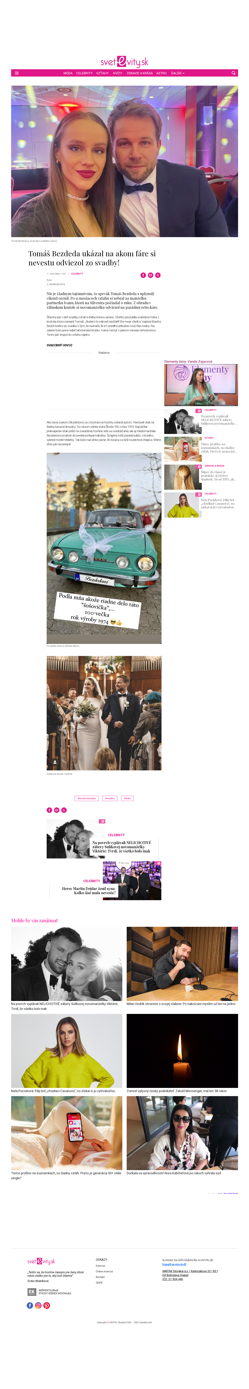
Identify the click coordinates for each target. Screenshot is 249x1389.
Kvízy (117, 73)
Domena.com (145, 1322)
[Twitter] (158, 275)
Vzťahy (102, 73)
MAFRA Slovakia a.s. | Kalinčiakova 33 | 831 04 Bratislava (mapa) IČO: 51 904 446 (190, 1275)
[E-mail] (150, 275)
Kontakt (100, 1277)
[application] (201, 385)
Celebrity (84, 73)
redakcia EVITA (57, 284)
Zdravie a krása (140, 73)
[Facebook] (143, 275)
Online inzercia (104, 1271)
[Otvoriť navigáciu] (17, 73)
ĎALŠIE (176, 73)
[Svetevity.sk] (124, 62)
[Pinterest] (46, 1305)
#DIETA (127, 798)
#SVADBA (109, 798)
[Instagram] (38, 1305)
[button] (233, 73)
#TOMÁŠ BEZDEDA (86, 798)
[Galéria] (124, 161)
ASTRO (161, 73)
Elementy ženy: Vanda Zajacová (188, 361)
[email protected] (174, 1264)
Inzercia (100, 1266)
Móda (68, 73)
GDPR (99, 1282)
